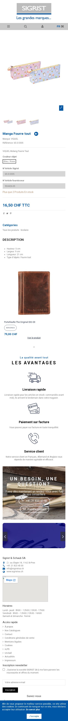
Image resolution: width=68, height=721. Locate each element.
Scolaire (24, 230)
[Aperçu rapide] (34, 318)
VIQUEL (14, 139)
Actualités (10, 656)
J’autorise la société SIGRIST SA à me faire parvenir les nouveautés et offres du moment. (33, 671)
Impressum (10, 660)
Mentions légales (13, 642)
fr (58, 26)
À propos (9, 627)
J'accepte (34, 716)
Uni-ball (8, 653)
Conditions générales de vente (19, 638)
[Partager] (4, 214)
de (62, 26)
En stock (28, 192)
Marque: (6, 139)
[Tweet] (7, 214)
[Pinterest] (11, 214)
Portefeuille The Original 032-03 (19, 322)
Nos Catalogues (12, 630)
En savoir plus (33, 709)
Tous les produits (11, 230)
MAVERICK (10, 328)
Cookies (9, 645)
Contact (8, 634)
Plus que (7, 192)
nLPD (7, 649)
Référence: (8, 143)
